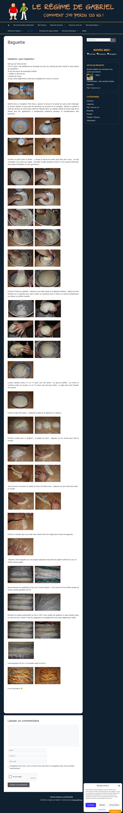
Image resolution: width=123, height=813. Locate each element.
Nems (98, 75)
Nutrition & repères (14, 31)
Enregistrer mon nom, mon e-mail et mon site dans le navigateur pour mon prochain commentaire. (42, 767)
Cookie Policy (102, 809)
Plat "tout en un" (93, 107)
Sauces (89, 114)
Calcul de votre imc (75, 25)
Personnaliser (114, 805)
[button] (119, 786)
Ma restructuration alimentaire (23, 25)
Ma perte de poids (56, 25)
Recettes (30, 31)
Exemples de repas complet (48, 31)
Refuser (102, 805)
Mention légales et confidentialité (61, 797)
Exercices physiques (69, 31)
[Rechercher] (113, 40)
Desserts (90, 85)
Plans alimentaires (92, 25)
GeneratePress (77, 800)
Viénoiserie (91, 120)
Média (84, 31)
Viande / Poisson (93, 117)
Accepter (91, 805)
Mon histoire (42, 25)
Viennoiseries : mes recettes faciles (100, 81)
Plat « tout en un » (94, 88)
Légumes (90, 104)
